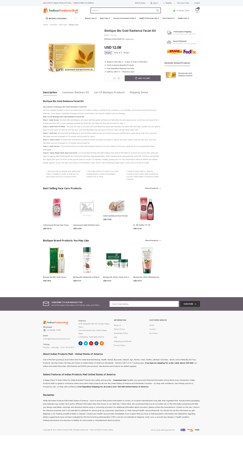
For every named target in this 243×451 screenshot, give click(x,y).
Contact (197, 3)
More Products (151, 188)
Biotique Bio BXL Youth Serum (54, 277)
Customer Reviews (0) (75, 92)
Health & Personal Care (148, 18)
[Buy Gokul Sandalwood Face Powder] (117, 203)
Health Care (183, 18)
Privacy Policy (119, 345)
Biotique (113, 35)
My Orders (153, 333)
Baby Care (104, 18)
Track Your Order (183, 3)
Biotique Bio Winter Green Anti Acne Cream (120, 277)
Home (45, 25)
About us (117, 325)
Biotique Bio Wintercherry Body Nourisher (89, 277)
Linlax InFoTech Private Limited (101, 430)
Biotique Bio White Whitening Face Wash (149, 277)
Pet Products (168, 18)
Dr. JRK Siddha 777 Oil (141, 225)
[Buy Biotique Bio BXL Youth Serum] (57, 260)
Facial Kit (53, 25)
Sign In (155, 3)
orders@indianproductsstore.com (56, 339)
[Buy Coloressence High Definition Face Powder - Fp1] (87, 208)
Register (169, 3)
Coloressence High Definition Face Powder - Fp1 (91, 225)
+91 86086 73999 (182, 11)
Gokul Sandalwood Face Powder (115, 216)
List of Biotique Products (109, 92)
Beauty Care (90, 18)
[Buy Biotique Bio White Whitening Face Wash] (147, 260)
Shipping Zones (139, 92)
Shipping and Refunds (122, 341)
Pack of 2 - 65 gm (121, 53)
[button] (60, 18)
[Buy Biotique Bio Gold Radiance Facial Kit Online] (171, 75)
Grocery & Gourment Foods (124, 18)
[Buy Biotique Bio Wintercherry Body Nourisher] (87, 260)
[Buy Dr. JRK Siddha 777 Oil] (147, 208)
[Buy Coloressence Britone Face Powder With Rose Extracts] (57, 208)
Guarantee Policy (121, 333)
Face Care (63, 25)
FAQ (115, 337)
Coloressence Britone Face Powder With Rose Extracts (64, 225)
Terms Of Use (119, 329)
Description (50, 92)
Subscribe (188, 304)
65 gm (108, 53)
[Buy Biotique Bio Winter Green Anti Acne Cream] (117, 260)
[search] (157, 10)
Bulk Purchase (140, 3)
